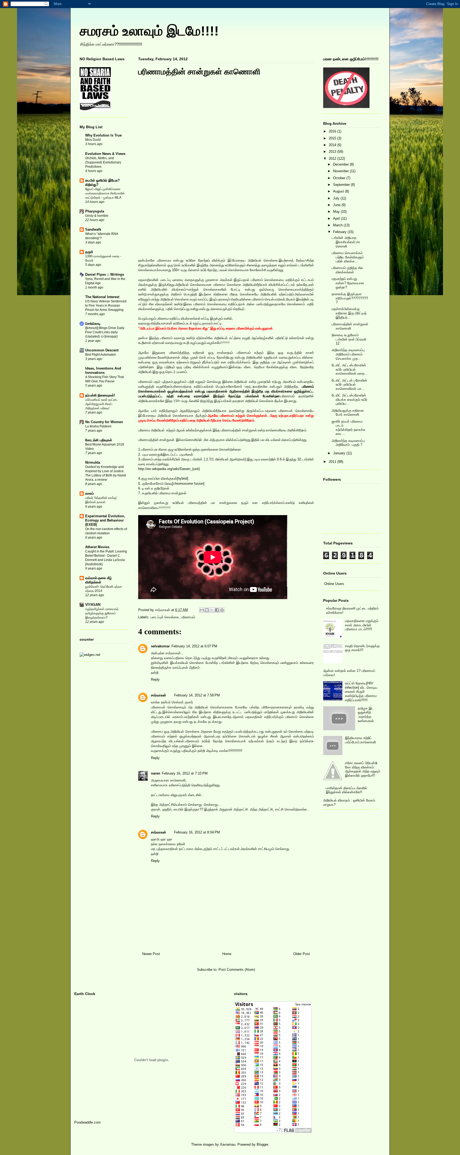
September (342, 185)
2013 (333, 152)
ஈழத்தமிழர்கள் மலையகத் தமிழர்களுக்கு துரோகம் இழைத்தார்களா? (101, 613)
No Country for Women (104, 422)
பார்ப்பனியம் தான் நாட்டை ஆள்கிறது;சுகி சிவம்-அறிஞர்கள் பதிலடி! (101, 404)
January (339, 453)
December (341, 164)
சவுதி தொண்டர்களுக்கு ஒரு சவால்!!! (362, 648)
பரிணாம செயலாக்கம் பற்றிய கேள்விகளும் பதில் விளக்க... (348, 257)
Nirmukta (92, 462)
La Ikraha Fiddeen (98, 426)
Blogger (262, 1144)
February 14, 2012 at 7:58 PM (197, 695)
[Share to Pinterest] (222, 610)
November (341, 171)
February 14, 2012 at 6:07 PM (194, 646)
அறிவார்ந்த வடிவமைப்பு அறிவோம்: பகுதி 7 (348, 443)
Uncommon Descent (101, 350)
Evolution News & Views (105, 154)
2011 (333, 462)
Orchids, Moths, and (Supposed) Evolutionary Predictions (103, 162)
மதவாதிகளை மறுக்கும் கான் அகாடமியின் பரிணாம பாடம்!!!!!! (361, 625)
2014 (333, 145)
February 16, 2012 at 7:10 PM (185, 773)
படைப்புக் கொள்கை (164, 617)
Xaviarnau (227, 1144)
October (339, 178)
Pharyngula (94, 211)
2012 (333, 159)
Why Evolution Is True (103, 135)
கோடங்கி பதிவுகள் (98, 440)
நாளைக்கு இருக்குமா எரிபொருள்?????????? (350, 298)
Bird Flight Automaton (100, 354)
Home (226, 954)
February (340, 232)
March (338, 225)
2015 (333, 138)
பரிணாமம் (188, 617)
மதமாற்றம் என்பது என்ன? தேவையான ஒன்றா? (348, 283)
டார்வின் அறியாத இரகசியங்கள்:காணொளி (346, 242)
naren (155, 773)
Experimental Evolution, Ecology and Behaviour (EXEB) (105, 520)
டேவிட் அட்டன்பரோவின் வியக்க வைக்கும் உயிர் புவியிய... (349, 399)
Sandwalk (93, 229)
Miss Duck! (93, 140)
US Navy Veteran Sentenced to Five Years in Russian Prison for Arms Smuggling (105, 305)
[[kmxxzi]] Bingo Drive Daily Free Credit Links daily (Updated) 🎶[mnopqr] (104, 332)
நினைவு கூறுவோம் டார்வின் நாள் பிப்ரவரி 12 (349, 339)
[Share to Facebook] (217, 610)
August (339, 191)
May (337, 212)
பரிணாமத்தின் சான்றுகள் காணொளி (350, 326)
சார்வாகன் (163, 610)
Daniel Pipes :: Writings (104, 274)
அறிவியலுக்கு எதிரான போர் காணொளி (348, 412)
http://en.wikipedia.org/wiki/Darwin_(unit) (169, 469)
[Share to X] (212, 610)
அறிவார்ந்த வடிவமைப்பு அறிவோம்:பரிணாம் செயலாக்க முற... (348, 354)
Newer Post (151, 954)
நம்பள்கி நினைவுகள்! (100, 395)
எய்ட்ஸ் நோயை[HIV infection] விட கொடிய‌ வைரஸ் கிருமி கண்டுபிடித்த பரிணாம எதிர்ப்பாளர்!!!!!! (361, 691)
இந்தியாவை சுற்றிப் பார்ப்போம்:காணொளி (360, 740)
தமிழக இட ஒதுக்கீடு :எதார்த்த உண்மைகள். (366, 714)
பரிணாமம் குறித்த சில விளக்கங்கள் (347, 270)
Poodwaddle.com (87, 1122)
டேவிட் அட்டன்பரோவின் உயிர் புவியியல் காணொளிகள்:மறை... (349, 369)
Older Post (301, 954)
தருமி (89, 252)
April (337, 218)
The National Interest (102, 297)
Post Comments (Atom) (237, 970)
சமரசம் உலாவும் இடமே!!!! (149, 30)
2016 (333, 131)
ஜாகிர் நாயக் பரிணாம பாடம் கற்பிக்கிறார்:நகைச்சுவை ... (348, 427)
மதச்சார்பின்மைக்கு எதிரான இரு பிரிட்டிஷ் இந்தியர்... (349, 313)
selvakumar (160, 646)
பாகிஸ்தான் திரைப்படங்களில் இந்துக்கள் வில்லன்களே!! (346, 790)
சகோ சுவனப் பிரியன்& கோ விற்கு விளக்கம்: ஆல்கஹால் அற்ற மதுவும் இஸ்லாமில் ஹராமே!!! (362, 769)
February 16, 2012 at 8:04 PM (197, 832)
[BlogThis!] (207, 610)
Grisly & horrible (96, 216)
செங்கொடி (93, 324)
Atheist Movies (97, 547)
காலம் (89, 493)
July (336, 198)
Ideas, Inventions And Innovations (103, 370)
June (337, 205)
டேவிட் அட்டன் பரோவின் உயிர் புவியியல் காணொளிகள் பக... (349, 384)
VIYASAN (92, 605)
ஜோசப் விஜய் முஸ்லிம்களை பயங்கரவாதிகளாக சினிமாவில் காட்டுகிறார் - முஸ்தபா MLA (105, 193)
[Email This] (201, 610)
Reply (155, 679)
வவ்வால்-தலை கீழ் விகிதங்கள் (98, 580)
